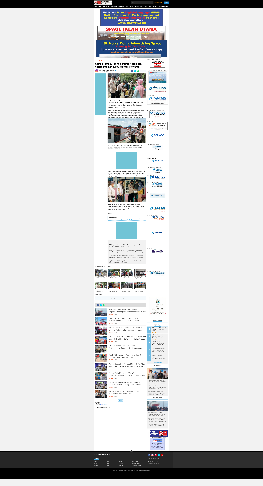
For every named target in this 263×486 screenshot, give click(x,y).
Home (96, 6)
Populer (166, 2)
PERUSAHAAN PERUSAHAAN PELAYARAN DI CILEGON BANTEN (159, 329)
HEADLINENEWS (114, 6)
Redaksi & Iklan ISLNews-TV (154, 458)
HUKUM (95, 463)
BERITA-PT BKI (106, 6)
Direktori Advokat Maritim (153, 463)
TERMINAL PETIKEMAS (163, 6)
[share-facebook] (132, 71)
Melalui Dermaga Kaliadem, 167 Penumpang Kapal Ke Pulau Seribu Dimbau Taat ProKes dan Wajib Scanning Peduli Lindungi (127, 219)
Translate (105, 404)
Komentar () (142, 70)
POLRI (109, 213)
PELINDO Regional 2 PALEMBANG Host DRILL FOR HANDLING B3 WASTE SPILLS (126, 356)
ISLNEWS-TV (121, 6)
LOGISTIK (131, 6)
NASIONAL (96, 465)
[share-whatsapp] (138, 71)
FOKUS (120, 461)
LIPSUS (126, 6)
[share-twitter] (135, 71)
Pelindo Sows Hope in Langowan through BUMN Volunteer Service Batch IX (124, 392)
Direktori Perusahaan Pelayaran (155, 461)
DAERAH (95, 461)
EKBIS (108, 461)
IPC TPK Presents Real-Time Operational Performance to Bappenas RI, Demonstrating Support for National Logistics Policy (126, 348)
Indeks (100, 6)
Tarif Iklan (160, 460)
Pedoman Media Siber (153, 460)
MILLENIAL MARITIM (139, 6)
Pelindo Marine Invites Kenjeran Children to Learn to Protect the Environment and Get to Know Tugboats (126, 330)
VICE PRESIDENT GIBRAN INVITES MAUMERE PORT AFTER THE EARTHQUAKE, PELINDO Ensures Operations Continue (159, 336)
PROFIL (150, 6)
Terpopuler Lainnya (157, 362)
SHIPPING (155, 6)
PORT (146, 6)
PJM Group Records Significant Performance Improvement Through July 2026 (158, 357)
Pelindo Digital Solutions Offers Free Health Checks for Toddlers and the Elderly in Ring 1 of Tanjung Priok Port (127, 375)
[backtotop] (131, 451)
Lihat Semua (120, 400)
